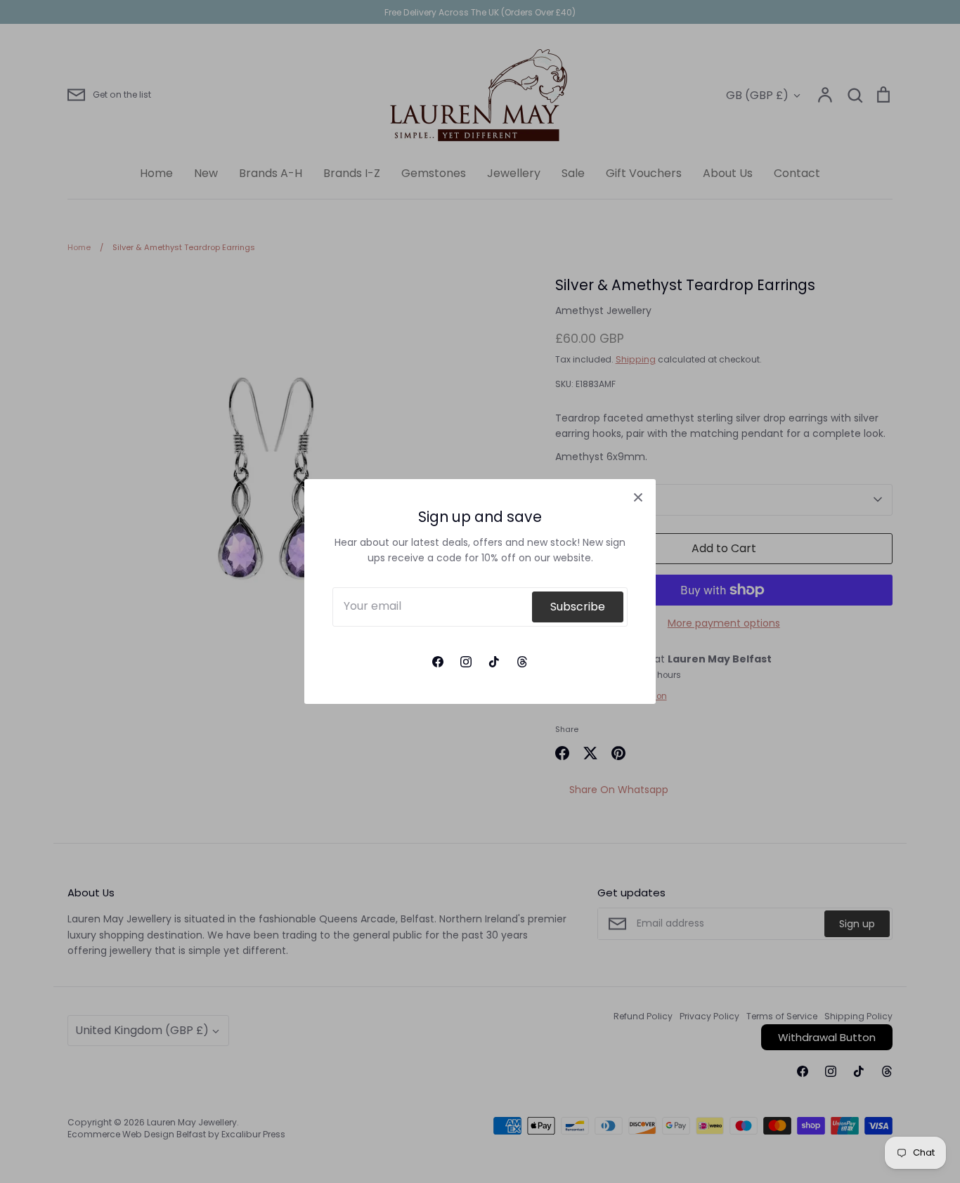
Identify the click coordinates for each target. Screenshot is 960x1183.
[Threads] (522, 662)
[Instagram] (466, 662)
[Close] (638, 496)
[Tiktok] (494, 662)
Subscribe (577, 607)
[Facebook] (438, 662)
